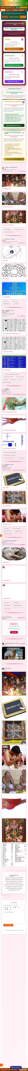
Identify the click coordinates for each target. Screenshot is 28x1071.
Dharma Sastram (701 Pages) (9, 457)
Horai (20, 379)
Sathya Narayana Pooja (19, 229)
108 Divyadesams (7, 229)
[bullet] (16, 906)
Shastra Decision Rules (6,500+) (10, 452)
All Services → (22, 242)
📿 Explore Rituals (4, 16)
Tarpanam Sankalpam (7, 533)
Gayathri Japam (6, 608)
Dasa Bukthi (16, 303)
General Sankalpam (16, 528)
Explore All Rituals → (20, 470)
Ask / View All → (22, 617)
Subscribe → (22, 643)
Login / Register (23, 7)
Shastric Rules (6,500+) (8, 376)
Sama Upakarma (6, 605)
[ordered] (14, 906)
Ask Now (14, 632)
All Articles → (22, 171)
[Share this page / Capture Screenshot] (1, 1065)
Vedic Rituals (6, 528)
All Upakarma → (22, 544)
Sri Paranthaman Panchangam (9, 455)
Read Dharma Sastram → (19, 394)
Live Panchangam (20, 376)
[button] (7, 907)
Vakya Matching (6, 303)
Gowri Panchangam (7, 382)
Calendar (5, 379)
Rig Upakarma (6, 602)
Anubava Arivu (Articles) (8, 232)
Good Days (13, 379)
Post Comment (8, 925)
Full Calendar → (21, 315)
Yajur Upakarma (15, 602)
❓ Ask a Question (23, 16)
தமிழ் (17, 7)
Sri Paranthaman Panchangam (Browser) (11, 374)
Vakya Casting (14, 301)
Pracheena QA (21, 457)
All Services (6, 301)
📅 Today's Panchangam (14, 16)
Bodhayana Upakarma (17, 605)
